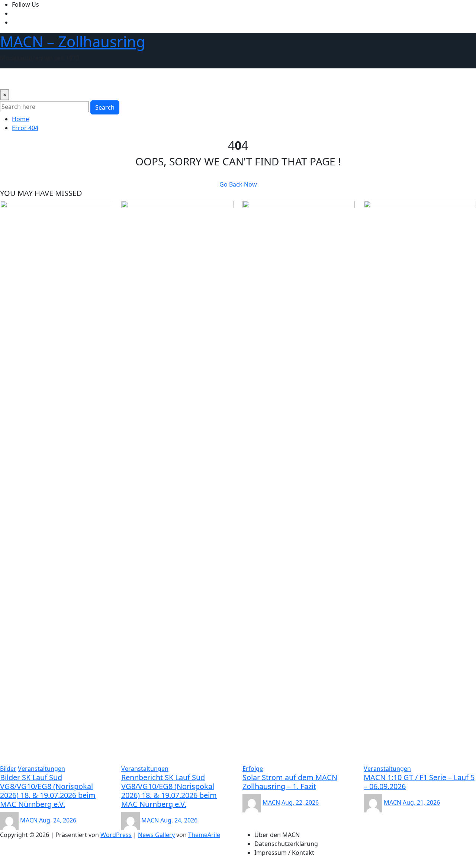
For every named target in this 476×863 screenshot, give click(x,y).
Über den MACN (25, 79)
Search (105, 107)
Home (20, 119)
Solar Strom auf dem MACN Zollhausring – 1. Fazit (289, 781)
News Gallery (156, 835)
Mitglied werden (278, 79)
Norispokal (196, 79)
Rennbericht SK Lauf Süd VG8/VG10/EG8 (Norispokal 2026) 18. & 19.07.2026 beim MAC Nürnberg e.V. (169, 790)
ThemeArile (204, 835)
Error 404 (25, 128)
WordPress (116, 835)
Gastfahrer (233, 79)
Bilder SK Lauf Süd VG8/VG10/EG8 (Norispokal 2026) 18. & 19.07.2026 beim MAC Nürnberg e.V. (48, 790)
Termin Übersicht (150, 79)
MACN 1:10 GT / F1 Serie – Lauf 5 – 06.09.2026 (419, 781)
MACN (29, 820)
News (62, 79)
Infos (314, 79)
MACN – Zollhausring (72, 41)
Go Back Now (238, 184)
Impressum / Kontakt (284, 853)
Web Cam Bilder (98, 79)
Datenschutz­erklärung (286, 844)
